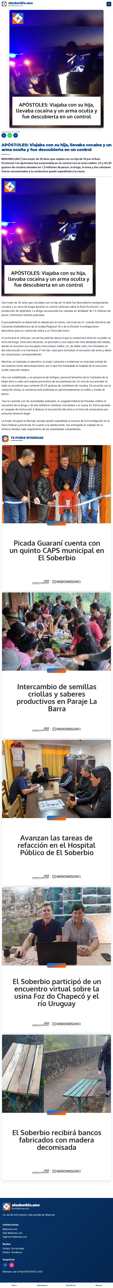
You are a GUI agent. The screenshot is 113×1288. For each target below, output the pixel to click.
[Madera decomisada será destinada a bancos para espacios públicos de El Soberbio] (56, 1107)
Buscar (99, 1285)
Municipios (42, 1285)
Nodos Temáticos (12, 1252)
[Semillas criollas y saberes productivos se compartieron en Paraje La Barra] (56, 665)
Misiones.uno (10, 1229)
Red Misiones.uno (12, 1232)
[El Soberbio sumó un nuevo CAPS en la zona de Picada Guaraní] (56, 518)
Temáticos (71, 1285)
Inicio (14, 1285)
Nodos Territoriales (13, 1248)
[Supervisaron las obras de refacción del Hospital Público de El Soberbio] (56, 812)
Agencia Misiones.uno (15, 1236)
